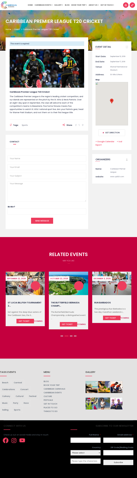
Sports (25, 125)
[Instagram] (14, 440)
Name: (99, 169)
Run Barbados (102, 302)
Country (96, 447)
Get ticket (24, 321)
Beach (5, 382)
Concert (24, 389)
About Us (93, 5)
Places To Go (50, 407)
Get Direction (112, 132)
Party (15, 403)
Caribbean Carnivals (54, 389)
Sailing (5, 409)
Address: (100, 74)
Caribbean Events (43, 5)
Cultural (20, 396)
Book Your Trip (78, 5)
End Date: (100, 61)
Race (26, 403)
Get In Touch (106, 5)
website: (100, 176)
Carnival (18, 382)
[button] (15, 68)
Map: (98, 80)
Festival (32, 396)
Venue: (99, 67)
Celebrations (8, 389)
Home (30, 5)
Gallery (58, 5)
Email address (125, 434)
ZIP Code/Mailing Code (122, 447)
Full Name (95, 434)
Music (5, 403)
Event (17, 29)
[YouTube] (22, 440)
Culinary (6, 396)
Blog (67, 5)
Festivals (48, 400)
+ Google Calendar (105, 141)
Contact (14, 141)
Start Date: (101, 56)
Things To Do (51, 411)
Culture (48, 396)
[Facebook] (6, 440)
